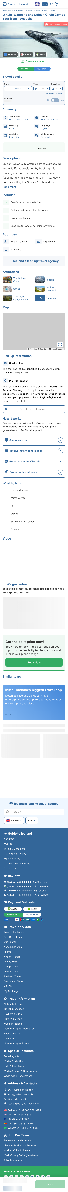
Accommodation (13, 946)
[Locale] (37, 4)
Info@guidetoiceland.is (20, 1094)
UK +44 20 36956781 (20, 1114)
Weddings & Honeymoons (18, 1075)
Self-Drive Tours (13, 937)
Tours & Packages (14, 932)
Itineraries (9, 1038)
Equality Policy (12, 858)
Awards (8, 843)
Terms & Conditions (14, 848)
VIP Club (9, 986)
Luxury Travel (11, 971)
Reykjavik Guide (13, 1013)
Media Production (13, 1061)
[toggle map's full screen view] (60, 344)
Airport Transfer (12, 956)
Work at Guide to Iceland (17, 1150)
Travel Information (14, 1008)
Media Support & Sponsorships (21, 1071)
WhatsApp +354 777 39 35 (23, 1127)
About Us (9, 838)
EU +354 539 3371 (18, 1119)
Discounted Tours (13, 981)
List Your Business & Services (20, 1145)
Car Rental (10, 941)
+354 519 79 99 (17, 1098)
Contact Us (10, 868)
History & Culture (13, 1018)
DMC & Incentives (14, 1066)
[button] (34, 40)
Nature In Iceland (13, 1004)
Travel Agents (11, 1056)
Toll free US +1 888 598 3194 (24, 1110)
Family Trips (10, 961)
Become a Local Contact (17, 1140)
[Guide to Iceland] (15, 4)
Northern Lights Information (19, 1028)
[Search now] (51, 4)
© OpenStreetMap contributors (50, 349)
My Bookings (11, 991)
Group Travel (11, 966)
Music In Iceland (13, 1023)
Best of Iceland (12, 1033)
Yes (62, 100)
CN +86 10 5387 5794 (20, 1123)
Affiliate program (13, 1160)
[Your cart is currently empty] (56, 4)
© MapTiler (32, 349)
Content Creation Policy (17, 863)
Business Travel (12, 976)
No (48, 100)
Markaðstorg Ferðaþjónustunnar (21, 1155)
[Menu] (62, 4)
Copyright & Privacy (15, 853)
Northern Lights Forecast (18, 1043)
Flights (7, 951)
